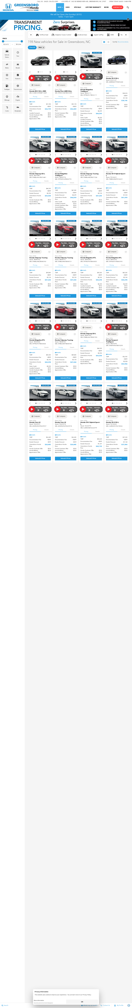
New (59, 7)
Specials (77, 7)
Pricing (35, 96)
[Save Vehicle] (49, 85)
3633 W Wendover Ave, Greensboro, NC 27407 (88, 1)
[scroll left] (31, 35)
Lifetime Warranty (93, 7)
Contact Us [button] (117, 7)
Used (68, 7)
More (106, 8)
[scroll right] (126, 35)
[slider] (3, 41)
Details (46, 96)
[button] (128, 7)
